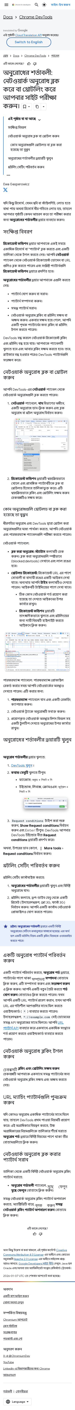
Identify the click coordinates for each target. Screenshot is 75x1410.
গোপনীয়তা (22, 1391)
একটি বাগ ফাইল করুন (16, 1296)
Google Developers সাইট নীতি (36, 1263)
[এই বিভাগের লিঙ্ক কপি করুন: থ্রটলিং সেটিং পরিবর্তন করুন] (64, 866)
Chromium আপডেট (15, 1319)
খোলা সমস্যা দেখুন (13, 1302)
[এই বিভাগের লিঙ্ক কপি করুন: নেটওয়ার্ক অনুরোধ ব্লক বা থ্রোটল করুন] (18, 378)
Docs (8, 17)
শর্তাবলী (7, 1391)
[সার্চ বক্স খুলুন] (36, 4)
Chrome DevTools (35, 17)
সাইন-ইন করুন (60, 5)
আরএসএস (9, 1375)
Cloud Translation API (28, 35)
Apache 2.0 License (26, 1259)
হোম (5, 55)
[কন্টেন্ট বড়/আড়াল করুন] (39, 120)
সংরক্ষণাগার (10, 1332)
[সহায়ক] (29, 64)
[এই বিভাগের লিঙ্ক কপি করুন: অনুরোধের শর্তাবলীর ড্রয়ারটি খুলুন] (7, 745)
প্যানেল (55, 55)
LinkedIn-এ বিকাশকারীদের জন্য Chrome (26, 1368)
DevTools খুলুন (21, 766)
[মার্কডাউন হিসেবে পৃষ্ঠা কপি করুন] (37, 106)
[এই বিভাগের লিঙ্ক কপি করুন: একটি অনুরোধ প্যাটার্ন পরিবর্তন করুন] (18, 961)
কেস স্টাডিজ (10, 1326)
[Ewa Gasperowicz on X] (5, 191)
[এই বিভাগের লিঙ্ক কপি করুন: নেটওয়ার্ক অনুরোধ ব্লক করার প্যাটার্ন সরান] (32, 1160)
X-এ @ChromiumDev (16, 1356)
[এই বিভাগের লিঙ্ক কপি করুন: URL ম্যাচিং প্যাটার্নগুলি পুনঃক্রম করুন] (18, 1103)
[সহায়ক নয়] (35, 64)
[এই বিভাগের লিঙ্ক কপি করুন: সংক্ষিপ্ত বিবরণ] (36, 232)
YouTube (8, 1362)
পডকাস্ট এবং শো (12, 1338)
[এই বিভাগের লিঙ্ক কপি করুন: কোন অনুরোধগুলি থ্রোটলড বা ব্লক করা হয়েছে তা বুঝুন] (32, 515)
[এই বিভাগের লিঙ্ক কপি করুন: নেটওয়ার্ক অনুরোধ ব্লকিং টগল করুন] (18, 1057)
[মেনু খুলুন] (6, 5)
